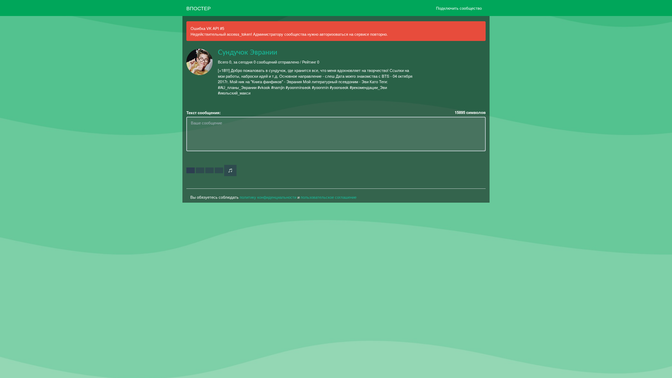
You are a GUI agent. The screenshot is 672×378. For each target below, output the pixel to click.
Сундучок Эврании (247, 52)
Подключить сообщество (459, 8)
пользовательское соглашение (328, 197)
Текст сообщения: (203, 113)
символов (470, 112)
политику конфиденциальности (268, 197)
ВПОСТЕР (198, 8)
